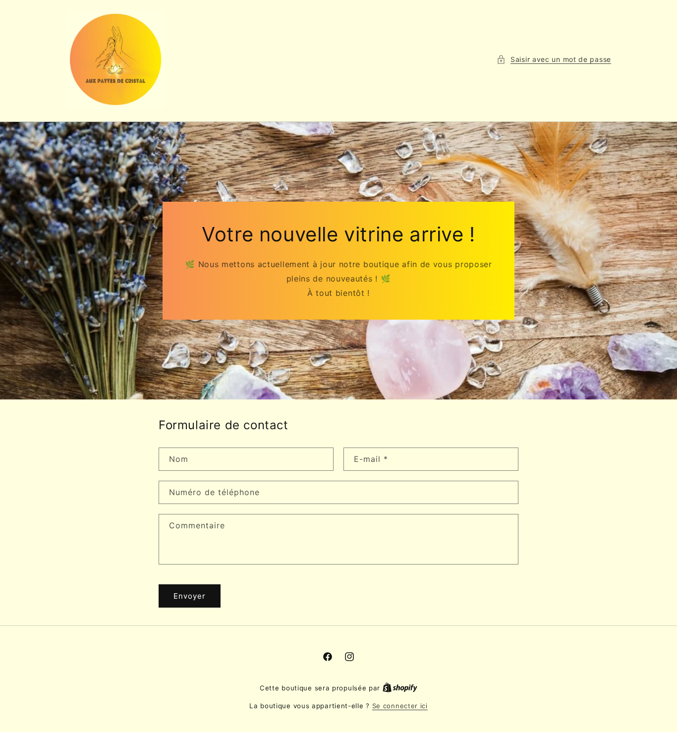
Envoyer (189, 596)
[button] (554, 59)
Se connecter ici (400, 706)
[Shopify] (400, 688)
